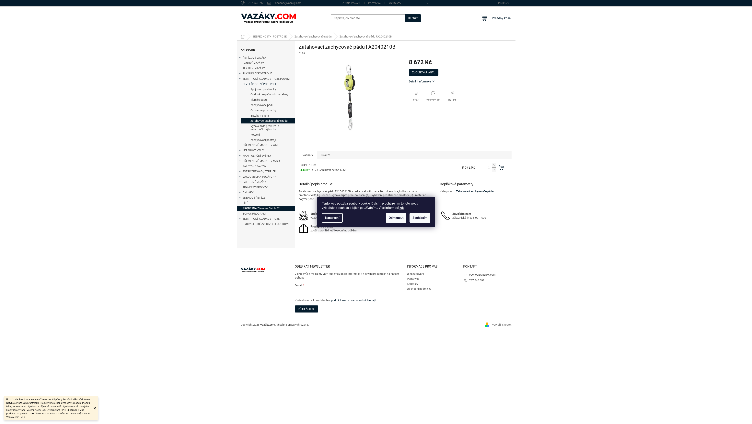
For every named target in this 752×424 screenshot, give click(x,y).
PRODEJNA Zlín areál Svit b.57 (261, 208)
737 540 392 (476, 280)
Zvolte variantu (423, 72)
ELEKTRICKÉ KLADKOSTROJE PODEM (266, 78)
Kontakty (394, 3)
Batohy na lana (259, 115)
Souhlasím (419, 218)
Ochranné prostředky (263, 110)
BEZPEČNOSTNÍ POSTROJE (260, 84)
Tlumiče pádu (258, 99)
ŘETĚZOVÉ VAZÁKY (255, 57)
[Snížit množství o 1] (494, 169)
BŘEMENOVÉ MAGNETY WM (260, 145)
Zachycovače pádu (261, 105)
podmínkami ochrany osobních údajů (353, 300)
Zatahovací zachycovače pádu (269, 120)
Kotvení (255, 134)
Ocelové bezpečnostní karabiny (269, 94)
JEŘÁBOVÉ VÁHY (253, 150)
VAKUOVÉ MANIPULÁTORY (259, 176)
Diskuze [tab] (325, 155)
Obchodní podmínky (419, 288)
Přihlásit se (306, 309)
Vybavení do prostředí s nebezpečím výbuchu (264, 127)
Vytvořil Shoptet (502, 324)
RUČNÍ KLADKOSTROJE (257, 73)
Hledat (413, 18)
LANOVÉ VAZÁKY (253, 63)
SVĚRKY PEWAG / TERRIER (259, 171)
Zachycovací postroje (263, 140)
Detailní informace (420, 81)
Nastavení (332, 218)
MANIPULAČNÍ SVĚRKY (257, 155)
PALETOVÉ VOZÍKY (254, 182)
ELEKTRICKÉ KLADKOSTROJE (261, 218)
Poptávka (374, 3)
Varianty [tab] (308, 155)
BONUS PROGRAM (254, 213)
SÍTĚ (245, 203)
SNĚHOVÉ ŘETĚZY (254, 197)
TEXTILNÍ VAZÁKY (254, 68)
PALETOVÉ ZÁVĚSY (254, 166)
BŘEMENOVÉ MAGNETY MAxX (261, 161)
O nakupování (351, 3)
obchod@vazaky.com (482, 274)
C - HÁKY (248, 192)
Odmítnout (396, 218)
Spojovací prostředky (263, 89)
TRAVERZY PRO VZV (255, 187)
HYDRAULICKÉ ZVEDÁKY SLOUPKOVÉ (266, 224)
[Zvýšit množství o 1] (494, 165)
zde (401, 208)
